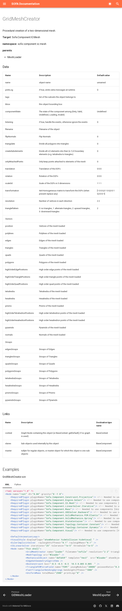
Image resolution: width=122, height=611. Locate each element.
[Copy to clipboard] (116, 491)
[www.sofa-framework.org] (94, 605)
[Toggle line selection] (112, 491)
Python (17, 484)
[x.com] (106, 605)
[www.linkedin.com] (111, 605)
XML (7, 484)
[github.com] (100, 605)
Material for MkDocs (22, 606)
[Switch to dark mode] (110, 4)
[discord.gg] (117, 605)
